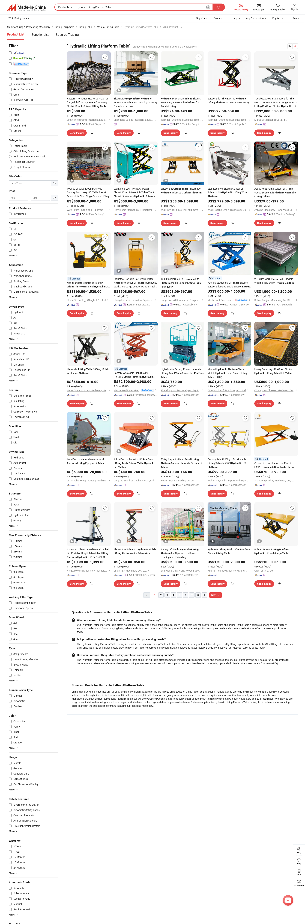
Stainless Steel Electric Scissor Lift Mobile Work (227, 192)
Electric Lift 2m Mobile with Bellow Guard (135, 551)
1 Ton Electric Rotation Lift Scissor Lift (134, 463)
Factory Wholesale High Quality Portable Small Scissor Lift (133, 375)
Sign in (294, 9)
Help (234, 18)
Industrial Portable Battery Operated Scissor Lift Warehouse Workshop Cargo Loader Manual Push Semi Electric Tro (135, 282)
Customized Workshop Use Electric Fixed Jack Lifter (275, 465)
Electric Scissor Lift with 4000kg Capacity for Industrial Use (135, 102)
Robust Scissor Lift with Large (271, 551)
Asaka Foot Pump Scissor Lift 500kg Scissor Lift (275, 192)
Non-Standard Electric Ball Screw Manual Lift (88, 285)
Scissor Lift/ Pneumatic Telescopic (181, 190)
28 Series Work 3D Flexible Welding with (274, 280)
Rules (296, 18)
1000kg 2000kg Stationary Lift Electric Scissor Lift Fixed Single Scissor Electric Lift (275, 102)
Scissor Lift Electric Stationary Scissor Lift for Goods (181, 102)
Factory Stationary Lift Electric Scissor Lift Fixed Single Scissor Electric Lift (229, 285)
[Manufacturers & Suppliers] (26, 7)
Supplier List (40, 34)
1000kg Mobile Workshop (88, 371)
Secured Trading (67, 34)
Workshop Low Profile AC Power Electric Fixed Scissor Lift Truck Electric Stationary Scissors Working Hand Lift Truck (134, 192)
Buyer (217, 18)
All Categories (19, 18)
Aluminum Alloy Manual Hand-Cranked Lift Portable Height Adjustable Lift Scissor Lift (88, 553)
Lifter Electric (229, 551)
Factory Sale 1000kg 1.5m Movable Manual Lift (227, 463)
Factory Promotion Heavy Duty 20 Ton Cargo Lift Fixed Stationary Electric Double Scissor (88, 102)
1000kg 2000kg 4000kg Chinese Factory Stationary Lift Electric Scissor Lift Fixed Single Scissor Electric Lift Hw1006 (88, 192)
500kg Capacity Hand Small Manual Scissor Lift (182, 463)
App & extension (255, 18)
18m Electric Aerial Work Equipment (85, 461)
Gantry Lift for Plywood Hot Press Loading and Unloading (180, 553)
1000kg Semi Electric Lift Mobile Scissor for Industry (181, 282)
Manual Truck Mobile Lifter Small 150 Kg (227, 373)
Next (214, 595)
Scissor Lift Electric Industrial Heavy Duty (228, 100)
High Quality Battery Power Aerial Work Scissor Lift (182, 372)
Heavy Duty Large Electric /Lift (273, 371)
